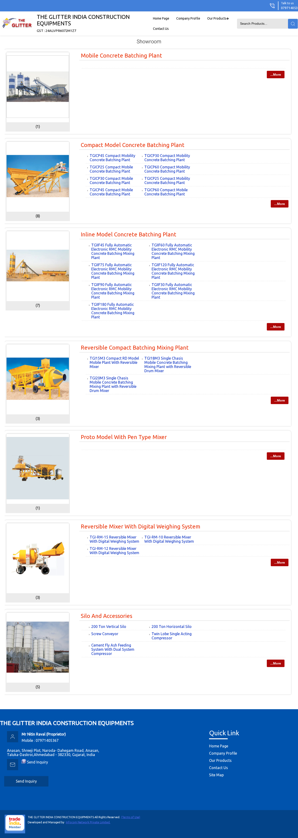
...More (275, 74)
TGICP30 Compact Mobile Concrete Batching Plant (111, 180)
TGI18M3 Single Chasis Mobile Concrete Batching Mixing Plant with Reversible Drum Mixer (167, 364)
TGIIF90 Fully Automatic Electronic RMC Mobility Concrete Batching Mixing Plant (112, 291)
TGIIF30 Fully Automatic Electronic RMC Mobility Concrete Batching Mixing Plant (173, 291)
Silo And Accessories (106, 616)
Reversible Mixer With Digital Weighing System (140, 526)
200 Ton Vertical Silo (108, 626)
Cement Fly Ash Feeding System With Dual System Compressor (112, 649)
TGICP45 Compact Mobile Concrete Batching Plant (111, 192)
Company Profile (188, 18)
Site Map (216, 775)
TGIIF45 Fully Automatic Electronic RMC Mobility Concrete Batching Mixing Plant (112, 251)
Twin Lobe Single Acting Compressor (172, 636)
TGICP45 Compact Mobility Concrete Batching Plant (112, 157)
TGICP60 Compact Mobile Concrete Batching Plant (166, 192)
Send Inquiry (37, 762)
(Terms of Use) (130, 817)
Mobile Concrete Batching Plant (121, 55)
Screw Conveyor (104, 634)
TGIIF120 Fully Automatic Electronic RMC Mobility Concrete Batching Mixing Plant (173, 271)
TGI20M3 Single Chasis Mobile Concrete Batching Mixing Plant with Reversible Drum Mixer (113, 384)
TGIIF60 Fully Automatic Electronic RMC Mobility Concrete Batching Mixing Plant (173, 251)
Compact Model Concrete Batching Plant (132, 145)
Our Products (217, 18)
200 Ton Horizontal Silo (172, 626)
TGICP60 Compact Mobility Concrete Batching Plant (167, 169)
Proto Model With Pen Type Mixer (124, 437)
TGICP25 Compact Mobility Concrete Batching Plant (167, 180)
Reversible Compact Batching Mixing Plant (135, 347)
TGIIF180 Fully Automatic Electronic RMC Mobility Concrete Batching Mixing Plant (112, 310)
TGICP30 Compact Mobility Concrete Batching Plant (167, 157)
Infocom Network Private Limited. (88, 822)
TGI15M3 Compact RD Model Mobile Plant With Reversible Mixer (114, 362)
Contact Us (161, 29)
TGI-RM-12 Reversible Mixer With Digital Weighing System (114, 550)
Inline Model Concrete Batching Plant (128, 234)
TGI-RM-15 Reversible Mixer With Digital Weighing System (114, 539)
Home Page (161, 18)
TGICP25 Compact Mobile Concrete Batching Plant (111, 169)
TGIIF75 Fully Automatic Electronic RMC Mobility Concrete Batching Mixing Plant (112, 271)
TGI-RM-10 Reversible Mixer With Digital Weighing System (169, 539)
